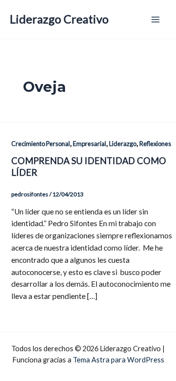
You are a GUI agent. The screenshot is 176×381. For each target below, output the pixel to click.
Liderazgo (122, 144)
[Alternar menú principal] (155, 19)
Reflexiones (155, 144)
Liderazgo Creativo (59, 19)
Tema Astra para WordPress (118, 360)
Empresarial (89, 144)
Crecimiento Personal (40, 144)
